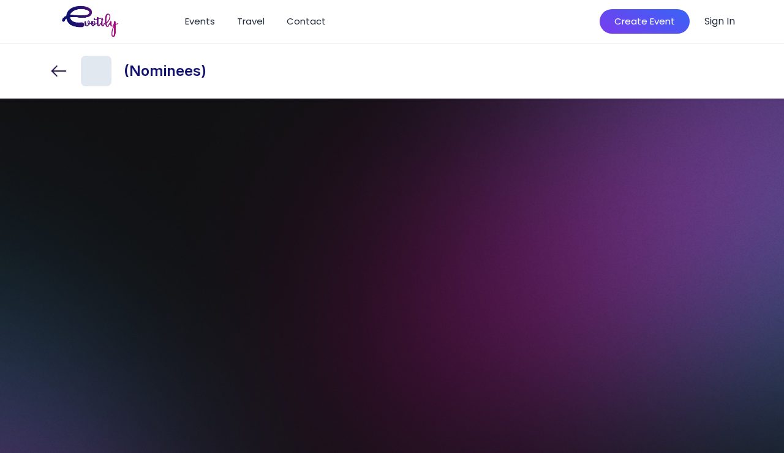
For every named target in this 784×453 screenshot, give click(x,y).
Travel (251, 21)
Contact (306, 21)
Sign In (719, 21)
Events (200, 21)
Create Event (644, 21)
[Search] (572, 21)
